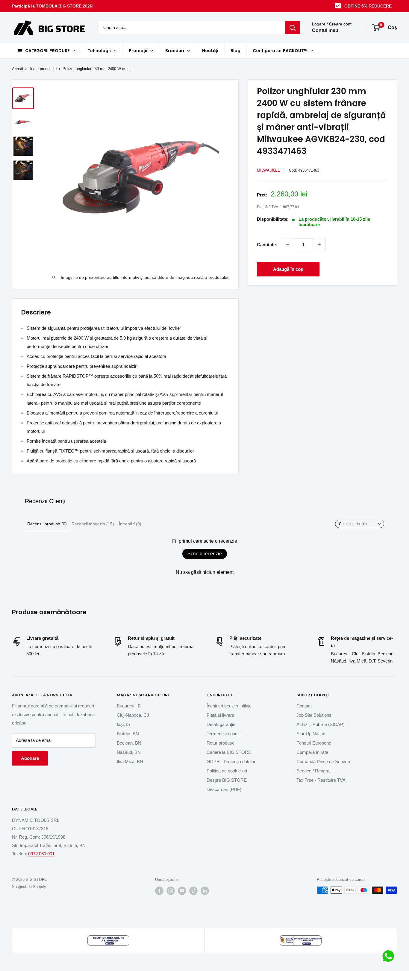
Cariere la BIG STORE (229, 752)
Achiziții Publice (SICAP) (320, 724)
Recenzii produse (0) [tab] (47, 523)
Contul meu (325, 30)
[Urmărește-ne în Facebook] (159, 891)
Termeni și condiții (224, 733)
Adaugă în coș (288, 269)
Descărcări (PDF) (224, 789)
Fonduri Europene (313, 742)
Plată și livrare (220, 715)
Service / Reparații (314, 770)
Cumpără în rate (312, 752)
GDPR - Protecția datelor (231, 761)
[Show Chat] (389, 956)
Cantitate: (267, 244)
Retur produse (220, 742)
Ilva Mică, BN (130, 761)
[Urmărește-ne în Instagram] (170, 891)
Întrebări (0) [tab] (130, 523)
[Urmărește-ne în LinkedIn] (205, 891)
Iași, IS (123, 724)
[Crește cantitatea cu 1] (319, 244)
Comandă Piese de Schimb (323, 761)
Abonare (30, 758)
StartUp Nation (310, 733)
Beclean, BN (129, 742)
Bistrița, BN (128, 733)
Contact (304, 705)
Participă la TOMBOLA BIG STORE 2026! (53, 6)
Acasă (17, 68)
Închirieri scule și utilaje (229, 705)
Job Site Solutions (313, 715)
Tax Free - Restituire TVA (321, 780)
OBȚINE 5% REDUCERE (368, 6)
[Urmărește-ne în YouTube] (182, 891)
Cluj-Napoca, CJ (133, 715)
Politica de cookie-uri (227, 770)
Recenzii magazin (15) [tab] (93, 523)
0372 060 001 (41, 853)
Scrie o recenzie (204, 553)
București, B (129, 705)
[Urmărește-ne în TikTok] (193, 891)
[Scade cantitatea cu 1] (287, 244)
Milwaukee (268, 170)
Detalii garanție (221, 724)
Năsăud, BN (129, 752)
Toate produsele (43, 68)
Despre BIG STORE (227, 780)
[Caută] (292, 27)
